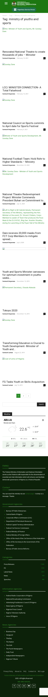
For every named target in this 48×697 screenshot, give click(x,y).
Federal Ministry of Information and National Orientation (24, 675)
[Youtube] (29, 686)
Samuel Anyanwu (8, 58)
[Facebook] (14, 686)
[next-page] (28, 396)
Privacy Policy (8, 671)
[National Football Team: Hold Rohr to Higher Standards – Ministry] (24, 145)
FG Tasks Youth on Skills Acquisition (23, 381)
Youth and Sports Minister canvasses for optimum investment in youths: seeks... (23, 274)
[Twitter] (19, 686)
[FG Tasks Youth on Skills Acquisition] (24, 368)
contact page (29, 494)
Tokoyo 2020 (9, 310)
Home (4, 15)
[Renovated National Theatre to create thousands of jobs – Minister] (24, 38)
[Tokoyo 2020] (24, 296)
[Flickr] (34, 686)
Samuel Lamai (7, 352)
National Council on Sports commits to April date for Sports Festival (23, 125)
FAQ (24, 671)
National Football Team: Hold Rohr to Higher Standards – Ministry (23, 160)
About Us (18, 671)
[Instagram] (24, 686)
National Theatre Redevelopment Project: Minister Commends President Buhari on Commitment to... (23, 197)
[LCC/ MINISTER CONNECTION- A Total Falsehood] (24, 73)
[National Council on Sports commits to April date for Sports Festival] (24, 109)
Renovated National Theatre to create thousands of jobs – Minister (23, 53)
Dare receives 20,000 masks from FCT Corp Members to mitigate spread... (21, 236)
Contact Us (32, 671)
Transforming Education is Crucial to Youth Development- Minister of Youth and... (23, 346)
